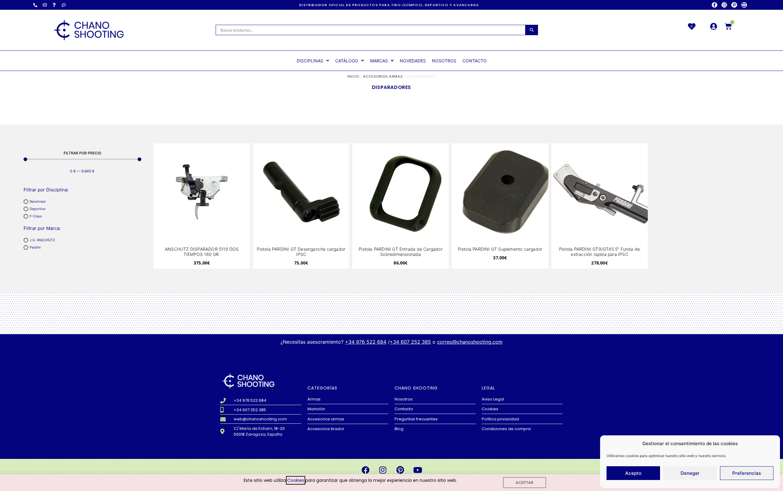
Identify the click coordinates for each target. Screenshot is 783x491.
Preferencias (746, 473)
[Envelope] (45, 5)
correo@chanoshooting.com (470, 342)
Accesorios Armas (383, 76)
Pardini (35, 247)
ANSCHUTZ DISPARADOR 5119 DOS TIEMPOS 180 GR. (202, 251)
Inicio (353, 76)
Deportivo (38, 209)
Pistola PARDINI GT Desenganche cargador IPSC (301, 251)
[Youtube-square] (744, 5)
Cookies (295, 480)
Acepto (633, 473)
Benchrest (38, 201)
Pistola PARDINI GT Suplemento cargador (500, 249)
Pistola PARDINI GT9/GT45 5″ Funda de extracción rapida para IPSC (599, 251)
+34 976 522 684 (365, 342)
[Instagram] (724, 5)
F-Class (36, 216)
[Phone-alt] (35, 5)
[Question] (54, 5)
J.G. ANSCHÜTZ (42, 240)
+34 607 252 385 (410, 342)
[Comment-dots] (64, 5)
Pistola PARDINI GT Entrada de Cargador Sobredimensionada (401, 251)
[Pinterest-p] (734, 5)
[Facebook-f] (714, 5)
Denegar (690, 473)
